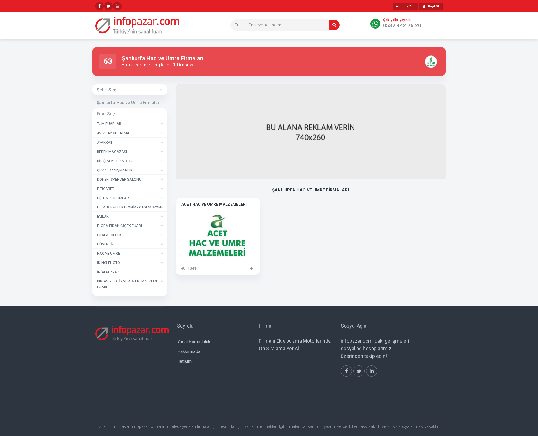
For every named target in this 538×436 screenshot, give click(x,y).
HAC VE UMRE (108, 253)
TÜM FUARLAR (109, 124)
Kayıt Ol (433, 6)
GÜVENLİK (105, 244)
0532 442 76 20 (402, 25)
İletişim (184, 361)
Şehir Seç (106, 89)
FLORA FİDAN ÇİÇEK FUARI (119, 226)
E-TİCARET (105, 189)
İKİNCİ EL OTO (108, 263)
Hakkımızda (188, 351)
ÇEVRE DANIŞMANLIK (115, 170)
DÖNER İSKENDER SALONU (119, 179)
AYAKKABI (105, 142)
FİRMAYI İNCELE (214, 261)
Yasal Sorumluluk (193, 341)
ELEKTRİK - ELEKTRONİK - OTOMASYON (129, 207)
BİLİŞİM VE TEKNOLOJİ (115, 161)
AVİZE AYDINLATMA (113, 133)
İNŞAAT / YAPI (108, 272)
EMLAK (103, 216)
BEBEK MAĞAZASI (112, 152)
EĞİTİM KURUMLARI (113, 198)
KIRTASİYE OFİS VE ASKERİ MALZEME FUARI (127, 284)
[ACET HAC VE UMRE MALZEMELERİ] (433, 61)
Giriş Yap (407, 6)
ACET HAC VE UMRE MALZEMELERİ (217, 218)
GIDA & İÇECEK (109, 235)
